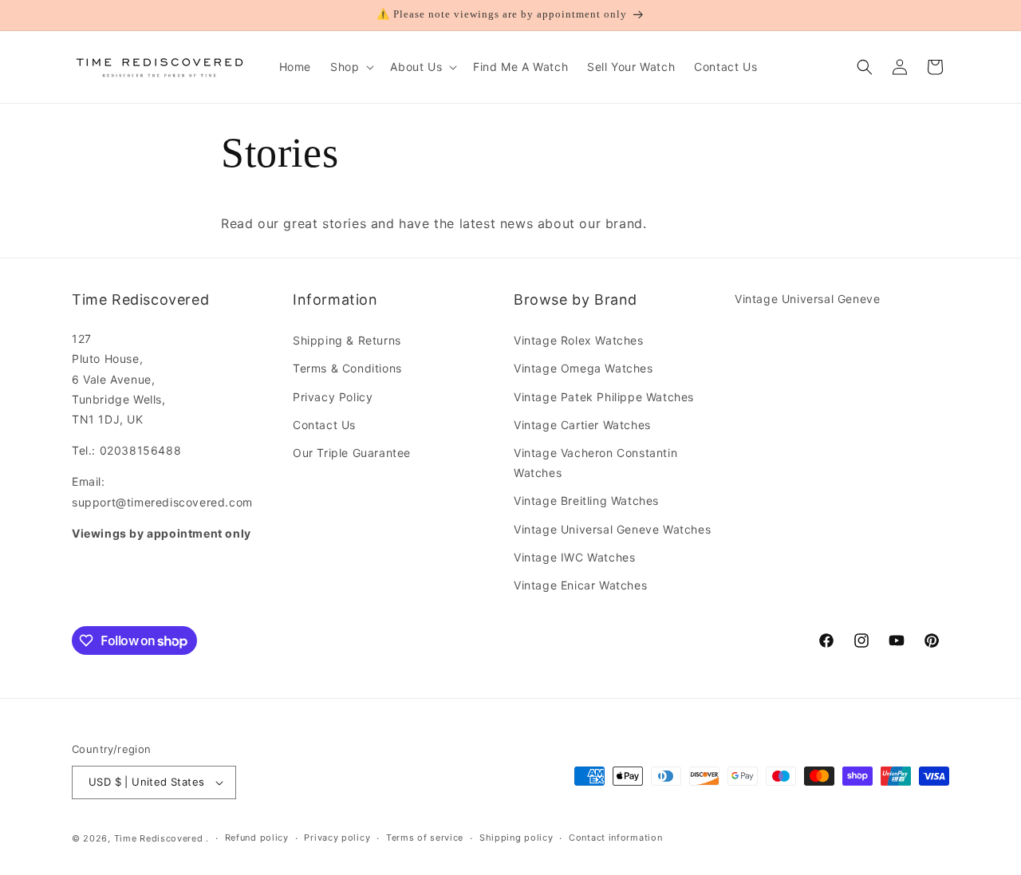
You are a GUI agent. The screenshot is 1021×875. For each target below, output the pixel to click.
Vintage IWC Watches (574, 557)
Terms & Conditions (347, 368)
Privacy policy (337, 837)
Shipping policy (516, 837)
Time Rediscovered (158, 838)
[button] (350, 67)
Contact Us (324, 425)
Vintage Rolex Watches (579, 340)
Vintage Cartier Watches (582, 425)
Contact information (615, 837)
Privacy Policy (333, 397)
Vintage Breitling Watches (586, 500)
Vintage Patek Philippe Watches (604, 397)
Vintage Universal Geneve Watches (612, 529)
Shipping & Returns (347, 340)
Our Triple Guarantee (352, 452)
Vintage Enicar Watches (580, 585)
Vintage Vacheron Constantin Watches (595, 462)
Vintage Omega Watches (583, 368)
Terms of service (424, 837)
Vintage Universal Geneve (807, 298)
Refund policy (257, 837)
